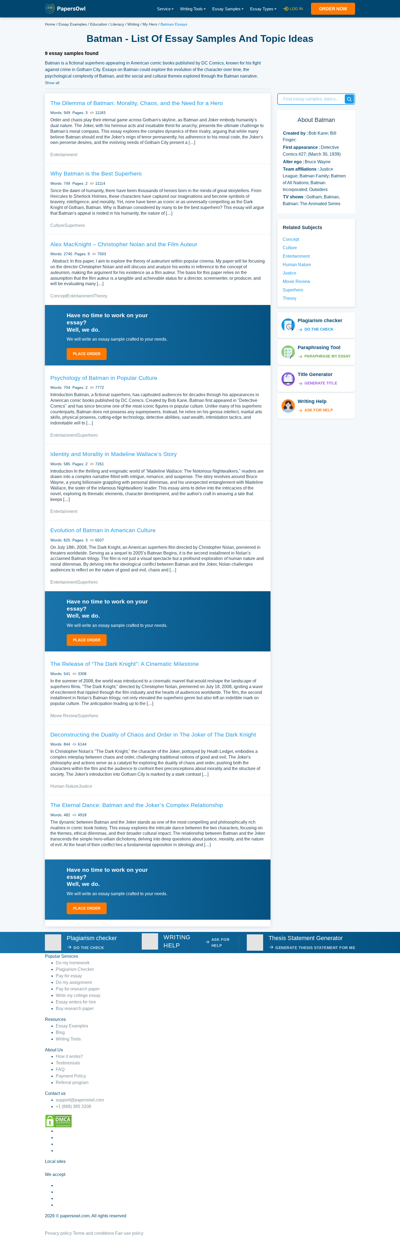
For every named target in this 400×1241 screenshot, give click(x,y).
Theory (100, 296)
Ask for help (318, 410)
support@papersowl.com (80, 1100)
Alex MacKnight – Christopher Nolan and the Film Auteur (123, 244)
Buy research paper (75, 1008)
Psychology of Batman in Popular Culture (103, 378)
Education (98, 24)
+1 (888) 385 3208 (73, 1106)
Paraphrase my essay (327, 356)
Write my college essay (78, 995)
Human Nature (64, 786)
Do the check (318, 329)
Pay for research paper (78, 989)
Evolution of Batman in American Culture (103, 530)
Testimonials (68, 1063)
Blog (60, 1032)
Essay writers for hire (76, 1002)
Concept (58, 296)
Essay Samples (226, 9)
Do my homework (73, 962)
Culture (57, 225)
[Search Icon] (349, 99)
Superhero (74, 225)
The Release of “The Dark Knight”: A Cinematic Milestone (124, 664)
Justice (85, 786)
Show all (52, 83)
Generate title (320, 383)
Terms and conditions (93, 1233)
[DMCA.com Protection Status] (58, 1121)
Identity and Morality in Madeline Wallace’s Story (113, 454)
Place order (86, 354)
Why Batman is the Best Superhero (96, 173)
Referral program (72, 1082)
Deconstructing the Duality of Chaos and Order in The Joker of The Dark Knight (153, 734)
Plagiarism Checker (75, 969)
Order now (333, 9)
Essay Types (261, 9)
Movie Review (64, 715)
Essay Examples (73, 24)
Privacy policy (58, 1233)
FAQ (60, 1069)
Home (50, 24)
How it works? (69, 1056)
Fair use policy (129, 1233)
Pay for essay (69, 976)
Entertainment (63, 154)
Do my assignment (74, 982)
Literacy (117, 24)
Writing (133, 24)
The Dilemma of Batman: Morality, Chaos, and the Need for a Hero (136, 103)
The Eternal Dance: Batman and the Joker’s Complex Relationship (136, 805)
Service (164, 9)
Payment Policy (71, 1076)
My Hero (150, 24)
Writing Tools (191, 9)
